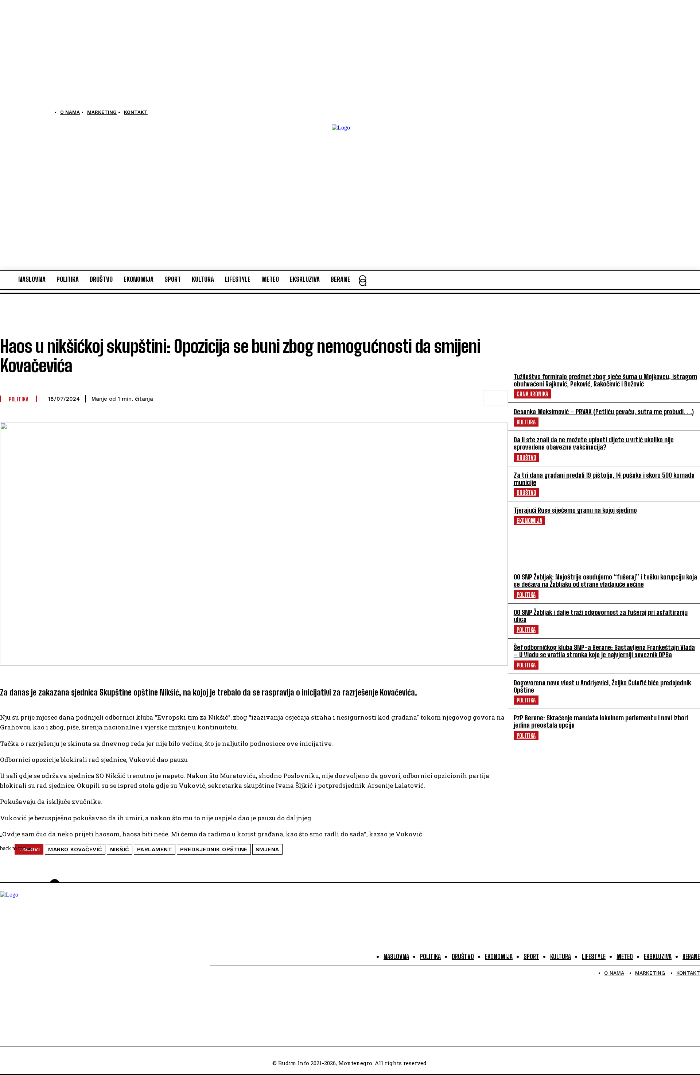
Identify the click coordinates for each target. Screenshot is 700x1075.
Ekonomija (529, 520)
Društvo (526, 457)
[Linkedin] (443, 397)
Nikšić (119, 849)
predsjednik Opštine (214, 849)
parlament (154, 849)
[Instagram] (22, 112)
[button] (363, 282)
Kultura (526, 422)
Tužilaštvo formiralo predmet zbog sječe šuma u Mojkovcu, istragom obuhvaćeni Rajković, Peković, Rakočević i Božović (605, 380)
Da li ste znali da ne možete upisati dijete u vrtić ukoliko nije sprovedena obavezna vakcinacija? (594, 443)
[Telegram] (416, 397)
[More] (495, 397)
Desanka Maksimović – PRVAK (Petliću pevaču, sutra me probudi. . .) (604, 412)
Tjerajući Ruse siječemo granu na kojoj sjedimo (575, 510)
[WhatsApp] (390, 397)
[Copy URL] (469, 397)
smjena (267, 849)
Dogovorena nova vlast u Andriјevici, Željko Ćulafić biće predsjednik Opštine (602, 686)
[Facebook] (6, 112)
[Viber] (364, 397)
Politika (526, 594)
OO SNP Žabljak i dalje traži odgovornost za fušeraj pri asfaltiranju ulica (601, 616)
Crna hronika (532, 393)
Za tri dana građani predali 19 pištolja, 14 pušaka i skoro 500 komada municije (604, 478)
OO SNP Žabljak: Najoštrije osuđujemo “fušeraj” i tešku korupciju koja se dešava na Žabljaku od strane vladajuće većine (605, 580)
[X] (39, 112)
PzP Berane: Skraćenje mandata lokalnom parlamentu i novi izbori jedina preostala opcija (601, 721)
